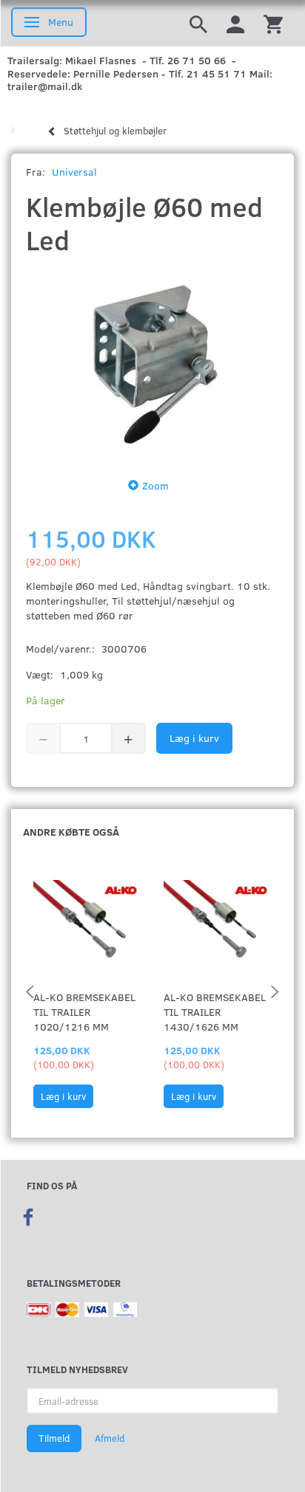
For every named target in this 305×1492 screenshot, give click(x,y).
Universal (74, 172)
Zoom (155, 485)
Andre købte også (71, 832)
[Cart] (273, 23)
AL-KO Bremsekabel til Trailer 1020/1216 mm (84, 1012)
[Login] (235, 23)
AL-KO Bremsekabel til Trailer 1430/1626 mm (215, 1012)
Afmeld (109, 1438)
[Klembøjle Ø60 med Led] (152, 363)
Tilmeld (54, 1438)
